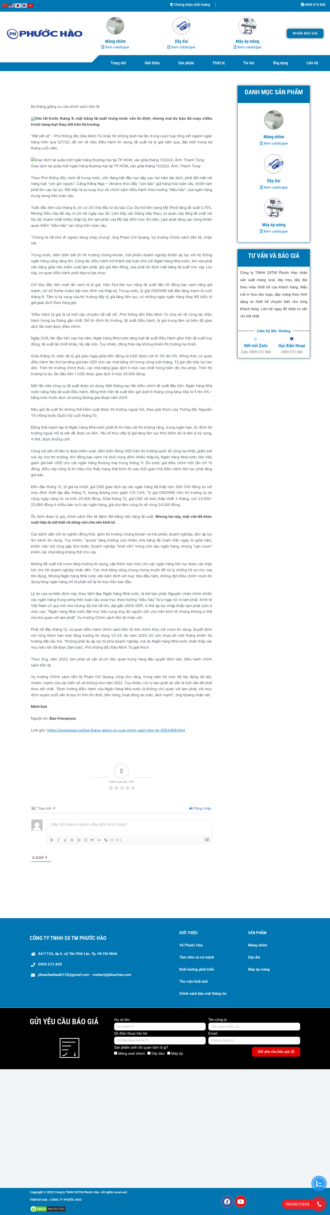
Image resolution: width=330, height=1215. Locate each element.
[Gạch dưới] (65, 840)
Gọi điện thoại (291, 345)
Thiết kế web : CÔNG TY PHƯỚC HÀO (56, 1199)
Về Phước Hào (191, 945)
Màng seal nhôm (131, 1053)
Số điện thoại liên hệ (130, 1033)
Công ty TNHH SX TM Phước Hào (68, 938)
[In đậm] (51, 840)
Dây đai (254, 957)
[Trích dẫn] (92, 840)
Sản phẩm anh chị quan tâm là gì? (141, 1047)
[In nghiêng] (58, 840)
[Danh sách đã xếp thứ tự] (78, 840)
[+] (119, 840)
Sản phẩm (186, 63)
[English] (12, 5)
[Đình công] (72, 840)
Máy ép (177, 1053)
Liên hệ (312, 63)
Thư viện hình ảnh (193, 981)
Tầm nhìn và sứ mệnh (196, 957)
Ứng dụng (280, 63)
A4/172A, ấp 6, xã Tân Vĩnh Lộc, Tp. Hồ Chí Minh (77, 954)
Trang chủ (118, 63)
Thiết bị (219, 63)
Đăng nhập (202, 808)
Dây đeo (158, 1053)
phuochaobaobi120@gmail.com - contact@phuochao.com (84, 975)
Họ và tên (121, 1019)
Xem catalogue (116, 47)
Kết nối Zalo (255, 345)
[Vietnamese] (31, 5)
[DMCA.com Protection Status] (48, 1208)
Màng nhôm (257, 945)
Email (212, 1033)
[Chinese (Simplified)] (5, 5)
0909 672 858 (314, 5)
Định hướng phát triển (196, 969)
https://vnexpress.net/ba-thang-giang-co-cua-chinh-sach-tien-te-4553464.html (116, 730)
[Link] (105, 840)
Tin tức (248, 63)
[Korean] (24, 5)
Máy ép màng (259, 969)
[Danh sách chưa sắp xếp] (85, 840)
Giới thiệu (152, 63)
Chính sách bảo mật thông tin (202, 993)
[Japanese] (18, 5)
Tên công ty (217, 1019)
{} (112, 840)
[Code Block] (99, 840)
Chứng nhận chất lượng (191, 5)
